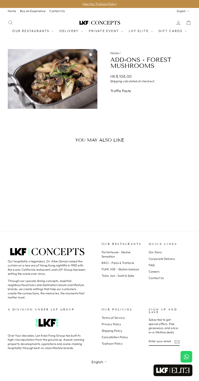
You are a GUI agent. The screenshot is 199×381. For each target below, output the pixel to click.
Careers (154, 271)
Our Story (155, 252)
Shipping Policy (112, 331)
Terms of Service (113, 318)
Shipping (116, 81)
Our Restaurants (31, 31)
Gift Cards (171, 31)
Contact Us (57, 11)
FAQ (152, 265)
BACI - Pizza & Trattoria (118, 263)
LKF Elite (139, 31)
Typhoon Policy (112, 343)
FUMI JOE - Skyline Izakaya (120, 269)
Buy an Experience (33, 11)
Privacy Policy (111, 324)
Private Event (104, 31)
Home (12, 11)
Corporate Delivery (162, 259)
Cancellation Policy (115, 337)
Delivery (69, 31)
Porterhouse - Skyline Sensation (116, 254)
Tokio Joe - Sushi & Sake (118, 275)
